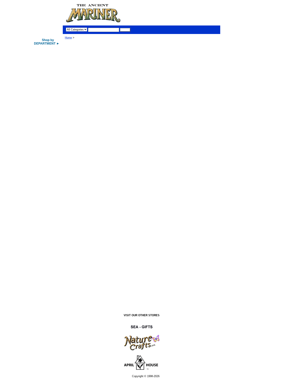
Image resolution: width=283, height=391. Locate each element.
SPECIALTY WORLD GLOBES (46, 130)
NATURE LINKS (43, 248)
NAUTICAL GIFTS (44, 63)
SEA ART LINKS (43, 240)
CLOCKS (39, 149)
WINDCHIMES (42, 85)
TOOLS (38, 173)
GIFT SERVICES (43, 269)
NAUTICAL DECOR (45, 70)
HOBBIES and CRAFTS (48, 166)
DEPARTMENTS (43, 293)
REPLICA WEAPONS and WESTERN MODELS (46, 183)
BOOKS (39, 226)
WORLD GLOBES (44, 121)
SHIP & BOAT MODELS (47, 55)
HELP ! (38, 286)
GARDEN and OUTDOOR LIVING (45, 158)
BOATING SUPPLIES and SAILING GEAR (46, 202)
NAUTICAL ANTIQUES (47, 77)
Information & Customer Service (45, 278)
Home (68, 37)
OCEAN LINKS (43, 255)
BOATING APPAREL (46, 193)
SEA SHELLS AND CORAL (45, 101)
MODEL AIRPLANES (46, 92)
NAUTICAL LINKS (44, 233)
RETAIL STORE (43, 262)
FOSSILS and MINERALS (42, 218)
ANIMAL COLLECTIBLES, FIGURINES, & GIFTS (46, 111)
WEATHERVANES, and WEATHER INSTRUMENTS (47, 140)
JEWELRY (40, 209)
